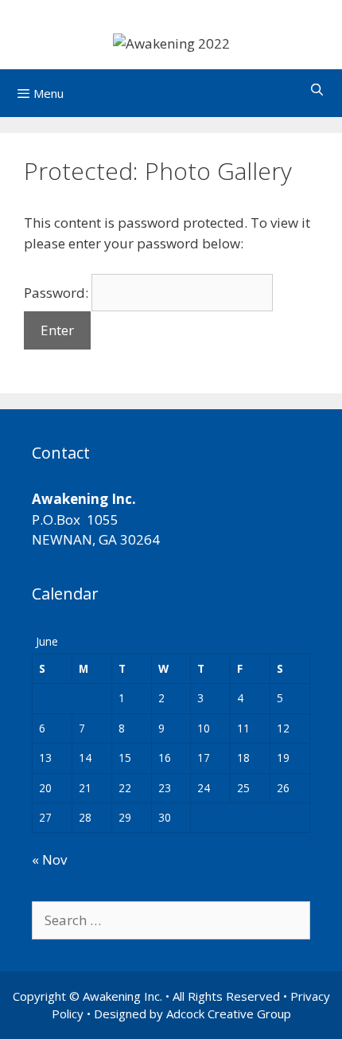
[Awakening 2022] (171, 42)
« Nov (49, 859)
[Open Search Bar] (317, 89)
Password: (57, 292)
